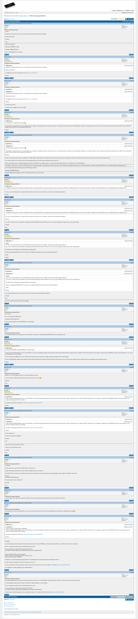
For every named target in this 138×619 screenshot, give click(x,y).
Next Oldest (7, 596)
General (25, 15)
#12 (133, 339)
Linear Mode (131, 21)
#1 (133, 23)
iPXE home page (12, 612)
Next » (13, 19)
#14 (133, 388)
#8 (133, 232)
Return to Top (18, 612)
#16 (133, 457)
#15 (133, 410)
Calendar (128, 10)
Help (133, 10)
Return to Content (24, 612)
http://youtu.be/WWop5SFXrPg (63, 564)
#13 (133, 367)
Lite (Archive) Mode (31, 612)
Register (16, 12)
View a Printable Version (10, 602)
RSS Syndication (38, 612)
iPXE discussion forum (9, 15)
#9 (133, 262)
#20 (133, 572)
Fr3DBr (30, 23)
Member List (120, 10)
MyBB (9, 614)
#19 (133, 516)
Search (114, 10)
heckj (6, 518)
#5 (133, 135)
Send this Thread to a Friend (11, 604)
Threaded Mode (125, 21)
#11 (133, 326)
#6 (133, 177)
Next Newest (14, 596)
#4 (133, 112)
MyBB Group (18, 614)
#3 (133, 80)
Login (13, 12)
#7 (133, 199)
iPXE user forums (19, 15)
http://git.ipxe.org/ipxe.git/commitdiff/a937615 (32, 402)
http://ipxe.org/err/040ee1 (32, 72)
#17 (133, 490)
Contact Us (7, 612)
